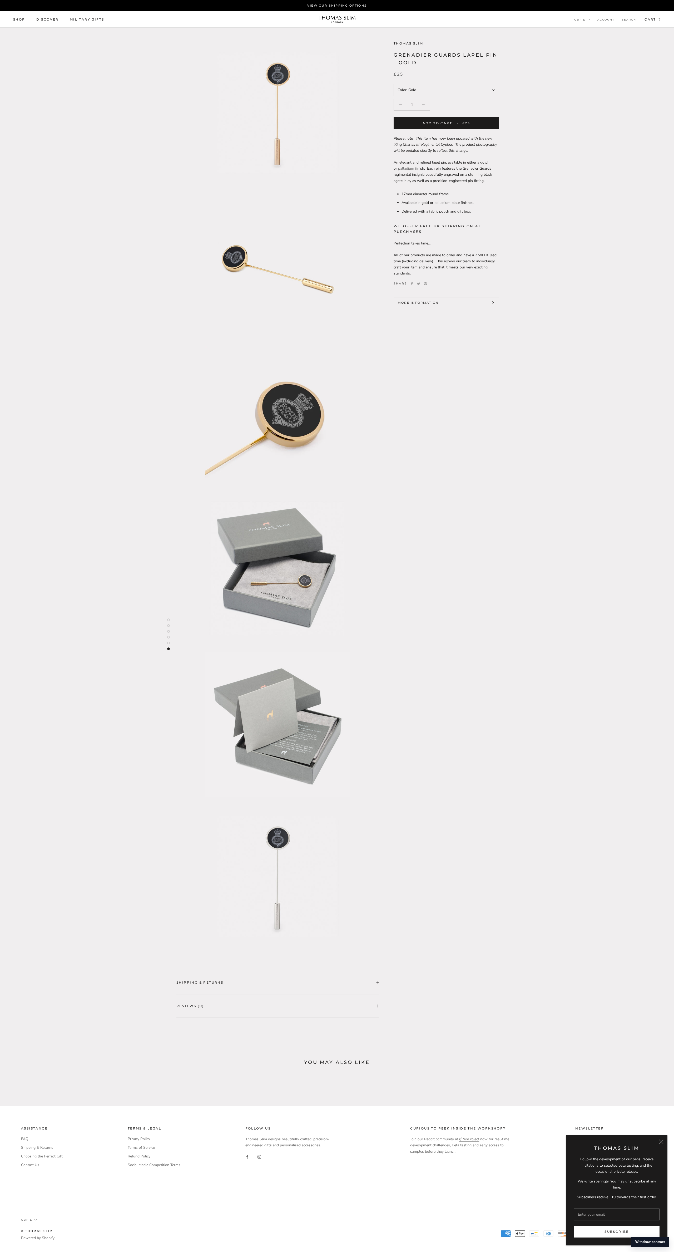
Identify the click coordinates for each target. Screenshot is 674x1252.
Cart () (653, 19)
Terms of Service (141, 1147)
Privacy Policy (139, 1138)
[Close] (661, 1141)
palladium (406, 168)
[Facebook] (411, 283)
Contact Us (30, 1164)
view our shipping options (337, 5)
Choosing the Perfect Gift (42, 1156)
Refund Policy (139, 1156)
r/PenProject (469, 1139)
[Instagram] (259, 1157)
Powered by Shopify (37, 1237)
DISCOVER (47, 19)
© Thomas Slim (37, 1231)
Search (629, 19)
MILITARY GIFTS (87, 19)
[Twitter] (418, 283)
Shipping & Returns (199, 982)
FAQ (24, 1138)
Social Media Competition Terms (154, 1164)
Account (605, 19)
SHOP (19, 19)
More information (418, 303)
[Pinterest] (425, 283)
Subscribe (616, 1232)
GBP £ (579, 19)
